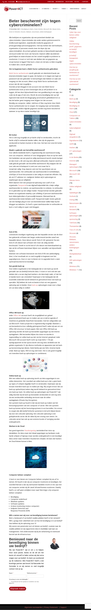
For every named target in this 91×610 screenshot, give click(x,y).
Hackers (72, 147)
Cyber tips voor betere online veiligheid (75, 35)
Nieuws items (56, 29)
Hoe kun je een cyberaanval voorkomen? (75, 81)
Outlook (72, 196)
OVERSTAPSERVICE (74, 8)
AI (70, 95)
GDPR (71, 144)
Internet (40, 29)
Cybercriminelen (75, 122)
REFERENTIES (60, 1)
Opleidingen (73, 193)
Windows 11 (73, 270)
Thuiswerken (74, 226)
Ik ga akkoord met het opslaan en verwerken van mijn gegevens (24, 582)
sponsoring (73, 219)
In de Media (73, 157)
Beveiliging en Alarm (27, 29)
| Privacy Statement (51, 607)
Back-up (72, 99)
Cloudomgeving (30, 430)
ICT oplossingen (75, 151)
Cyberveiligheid (75, 128)
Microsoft (73, 170)
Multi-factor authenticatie (19, 73)
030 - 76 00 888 (9, 2)
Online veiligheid (75, 186)
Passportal (22, 185)
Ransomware (74, 203)
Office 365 (17, 315)
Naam (11, 573)
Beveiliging (73, 102)
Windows (72, 266)
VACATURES (69, 1)
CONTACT (83, 8)
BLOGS (77, 1)
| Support (63, 607)
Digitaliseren (74, 140)
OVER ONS (50, 1)
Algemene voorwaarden (33, 607)
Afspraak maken (17, 588)
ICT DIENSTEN (45, 8)
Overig (71, 200)
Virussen (72, 233)
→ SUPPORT (84, 1)
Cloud (35, 29)
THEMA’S (63, 8)
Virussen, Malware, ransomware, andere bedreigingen (36, 32)
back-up (34, 285)
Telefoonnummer (32, 573)
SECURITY (55, 8)
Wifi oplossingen (75, 260)
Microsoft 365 (47, 29)
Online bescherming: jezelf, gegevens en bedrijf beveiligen (75, 46)
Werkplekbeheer (75, 254)
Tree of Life (73, 230)
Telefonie (72, 223)
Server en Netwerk (14, 32)
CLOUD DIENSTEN (33, 8)
